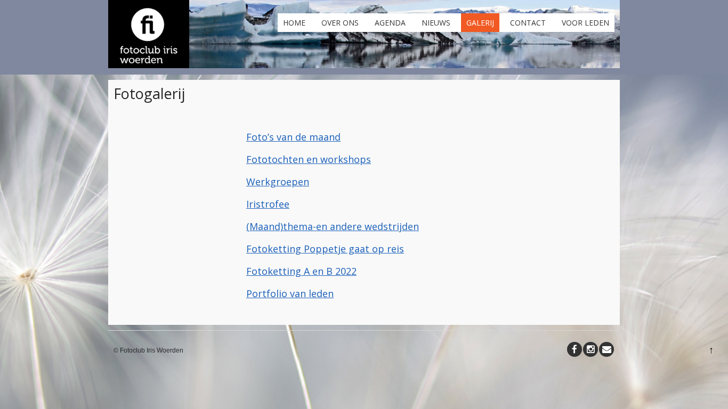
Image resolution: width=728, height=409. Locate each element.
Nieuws (436, 23)
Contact (528, 23)
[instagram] (590, 349)
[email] (606, 349)
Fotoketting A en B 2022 (301, 271)
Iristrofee (267, 204)
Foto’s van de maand (293, 136)
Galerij (480, 23)
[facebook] (575, 349)
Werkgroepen (277, 181)
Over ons (340, 23)
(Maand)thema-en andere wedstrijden (332, 226)
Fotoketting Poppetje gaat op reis (325, 248)
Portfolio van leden (290, 293)
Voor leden (585, 23)
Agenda (390, 23)
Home (294, 23)
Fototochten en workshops (308, 159)
